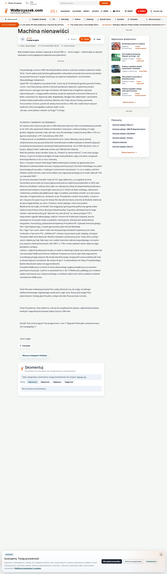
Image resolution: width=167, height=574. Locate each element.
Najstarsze (45, 382)
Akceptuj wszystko (111, 561)
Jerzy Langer (30, 46)
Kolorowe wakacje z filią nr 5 (123, 147)
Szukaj (105, 3)
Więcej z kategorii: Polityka (34, 355)
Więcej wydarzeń (129, 152)
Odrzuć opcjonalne (133, 561)
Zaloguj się (81, 377)
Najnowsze (32, 382)
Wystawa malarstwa (120, 142)
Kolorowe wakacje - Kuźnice (123, 138)
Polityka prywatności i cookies (27, 568)
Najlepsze (57, 382)
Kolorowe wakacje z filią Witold (124, 133)
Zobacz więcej (129, 102)
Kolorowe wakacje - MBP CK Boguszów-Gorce (129, 129)
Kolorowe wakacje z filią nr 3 (123, 125)
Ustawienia (151, 561)
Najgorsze (69, 382)
